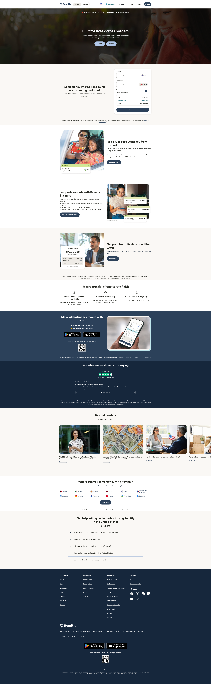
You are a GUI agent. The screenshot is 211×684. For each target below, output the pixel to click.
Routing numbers (112, 596)
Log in (139, 4)
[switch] (147, 91)
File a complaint (135, 584)
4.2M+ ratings (119, 12)
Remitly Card (87, 584)
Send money (132, 109)
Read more (63, 462)
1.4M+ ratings (94, 12)
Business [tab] (85, 4)
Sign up (147, 4)
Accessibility (72, 636)
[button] (102, 4)
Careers (62, 596)
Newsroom (63, 588)
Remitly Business (88, 588)
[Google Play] (72, 334)
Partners (109, 592)
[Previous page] (102, 471)
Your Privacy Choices (112, 631)
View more (105, 502)
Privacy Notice (97, 631)
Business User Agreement (81, 631)
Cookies (81, 636)
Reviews (62, 605)
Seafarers (110, 613)
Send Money (87, 579)
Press (61, 592)
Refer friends (111, 609)
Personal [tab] (77, 4)
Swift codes (111, 584)
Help (131, 4)
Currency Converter (113, 605)
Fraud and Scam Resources (116, 588)
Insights (109, 617)
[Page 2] (105, 471)
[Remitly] (65, 4)
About (62, 579)
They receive (119, 80)
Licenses (62, 636)
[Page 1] (104, 471)
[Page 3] (107, 471)
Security (140, 631)
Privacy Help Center (128, 631)
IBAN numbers (111, 600)
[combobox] (143, 84)
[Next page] (109, 471)
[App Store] (91, 334)
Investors (63, 600)
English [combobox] (121, 4)
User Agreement (65, 631)
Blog (61, 584)
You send (118, 71)
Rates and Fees (112, 579)
